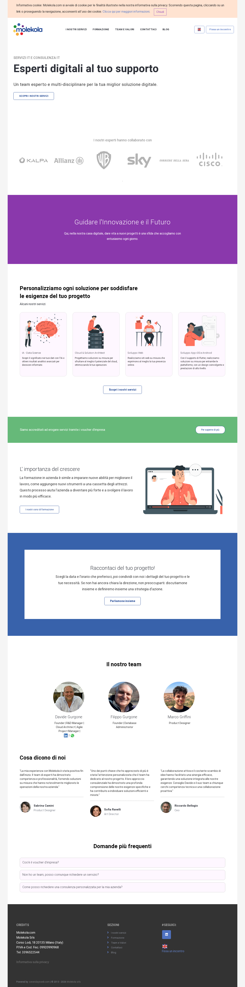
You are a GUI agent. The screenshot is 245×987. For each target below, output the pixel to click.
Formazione (101, 29)
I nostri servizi (76, 29)
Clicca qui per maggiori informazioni (126, 11)
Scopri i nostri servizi (33, 96)
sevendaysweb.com (39, 981)
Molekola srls (74, 981)
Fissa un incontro (220, 29)
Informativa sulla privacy (32, 962)
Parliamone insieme (122, 601)
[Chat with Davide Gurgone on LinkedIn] (66, 735)
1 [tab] (122, 181)
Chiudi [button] (160, 12)
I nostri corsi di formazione (39, 509)
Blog (166, 29)
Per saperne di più (210, 429)
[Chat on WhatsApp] (72, 735)
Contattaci (148, 29)
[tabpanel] (34, 164)
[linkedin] (166, 934)
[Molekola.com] (27, 29)
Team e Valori (124, 29)
